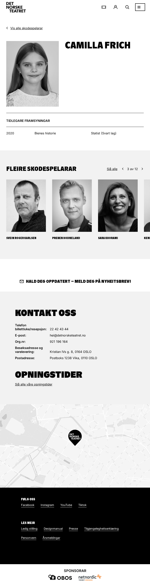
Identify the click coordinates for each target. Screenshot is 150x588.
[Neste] (142, 169)
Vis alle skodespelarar (26, 28)
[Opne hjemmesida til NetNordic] (90, 577)
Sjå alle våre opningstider (33, 384)
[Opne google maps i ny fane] (75, 446)
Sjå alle (112, 169)
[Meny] (140, 7)
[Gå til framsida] (16, 7)
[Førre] (122, 169)
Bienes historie (45, 133)
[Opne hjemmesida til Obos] (60, 577)
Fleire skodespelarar (41, 169)
